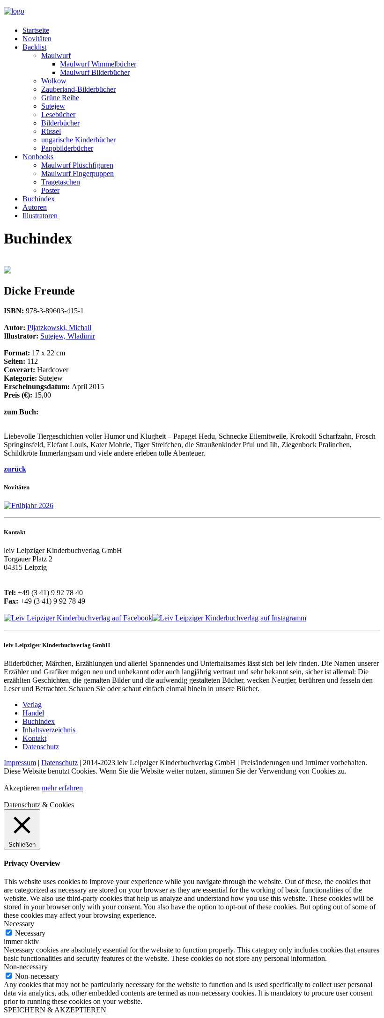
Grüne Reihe (60, 98)
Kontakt (34, 738)
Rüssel (51, 131)
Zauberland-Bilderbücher (78, 89)
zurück (15, 469)
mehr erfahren (62, 788)
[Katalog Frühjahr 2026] (28, 505)
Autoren (34, 207)
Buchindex (38, 199)
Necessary (30, 933)
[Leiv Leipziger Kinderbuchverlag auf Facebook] (78, 618)
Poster (50, 190)
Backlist (34, 47)
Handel (33, 713)
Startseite (35, 30)
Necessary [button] (19, 924)
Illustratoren (40, 216)
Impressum (20, 763)
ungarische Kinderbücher (78, 140)
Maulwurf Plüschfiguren (77, 165)
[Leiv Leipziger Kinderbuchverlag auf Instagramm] (229, 618)
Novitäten (37, 39)
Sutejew (53, 106)
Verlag (32, 704)
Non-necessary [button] (26, 967)
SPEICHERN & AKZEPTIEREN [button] (55, 1010)
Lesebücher (58, 114)
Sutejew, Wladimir (67, 336)
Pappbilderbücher (67, 148)
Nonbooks (37, 157)
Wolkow (53, 81)
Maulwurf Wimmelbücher (98, 64)
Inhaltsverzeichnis (48, 730)
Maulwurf (56, 55)
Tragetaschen (60, 182)
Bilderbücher (60, 123)
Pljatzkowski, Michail (59, 328)
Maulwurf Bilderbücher (95, 72)
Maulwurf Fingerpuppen (77, 173)
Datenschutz (40, 747)
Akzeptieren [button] (22, 788)
